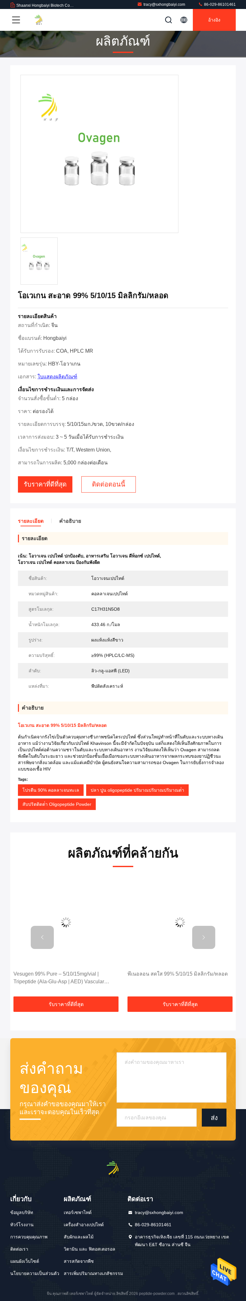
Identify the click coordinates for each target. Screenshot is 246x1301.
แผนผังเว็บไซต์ (24, 1261)
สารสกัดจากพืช (79, 1261)
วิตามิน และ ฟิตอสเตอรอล (89, 1249)
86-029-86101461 (219, 4)
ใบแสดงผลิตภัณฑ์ (57, 376)
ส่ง (214, 1117)
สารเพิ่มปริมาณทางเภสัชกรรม (93, 1273)
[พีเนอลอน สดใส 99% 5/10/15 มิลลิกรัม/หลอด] (180, 922)
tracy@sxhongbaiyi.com (164, 4)
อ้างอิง (214, 19)
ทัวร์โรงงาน (22, 1224)
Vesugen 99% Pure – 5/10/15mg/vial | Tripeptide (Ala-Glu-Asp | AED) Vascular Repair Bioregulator (58, 978)
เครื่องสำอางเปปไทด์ (84, 1224)
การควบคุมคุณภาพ (28, 1236)
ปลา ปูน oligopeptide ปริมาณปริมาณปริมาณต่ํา (137, 790)
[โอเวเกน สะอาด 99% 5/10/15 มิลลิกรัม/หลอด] (99, 154)
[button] (42, 937)
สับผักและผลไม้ (79, 1236)
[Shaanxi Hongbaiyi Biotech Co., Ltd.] (44, 20)
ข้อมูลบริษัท (21, 1212)
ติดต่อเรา (19, 1249)
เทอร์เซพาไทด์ (78, 1212)
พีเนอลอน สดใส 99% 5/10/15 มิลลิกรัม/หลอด (177, 974)
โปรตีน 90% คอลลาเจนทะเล (50, 790)
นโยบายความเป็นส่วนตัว (34, 1273)
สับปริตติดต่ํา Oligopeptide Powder (56, 804)
